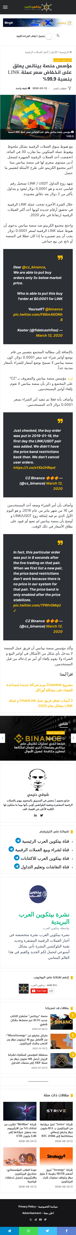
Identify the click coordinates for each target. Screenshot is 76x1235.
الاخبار (53, 52)
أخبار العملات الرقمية (36, 52)
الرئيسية (64, 52)
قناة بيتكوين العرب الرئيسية (45, 841)
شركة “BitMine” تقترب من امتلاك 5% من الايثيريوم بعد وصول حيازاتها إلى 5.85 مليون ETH (20, 1130)
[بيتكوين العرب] (38, 7)
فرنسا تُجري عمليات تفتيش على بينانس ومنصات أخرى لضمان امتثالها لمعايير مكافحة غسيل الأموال (39, 748)
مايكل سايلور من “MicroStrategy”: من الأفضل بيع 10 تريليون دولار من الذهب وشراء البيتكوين (26, 1039)
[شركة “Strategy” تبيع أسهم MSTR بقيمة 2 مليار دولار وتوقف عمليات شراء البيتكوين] (56, 1156)
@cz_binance (33, 267)
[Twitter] (45, 1219)
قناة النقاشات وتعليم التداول (45, 867)
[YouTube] (40, 1219)
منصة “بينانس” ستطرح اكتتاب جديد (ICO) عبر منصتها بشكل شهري (28, 1020)
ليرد (70, 378)
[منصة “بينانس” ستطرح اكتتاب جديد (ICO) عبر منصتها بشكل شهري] (61, 1022)
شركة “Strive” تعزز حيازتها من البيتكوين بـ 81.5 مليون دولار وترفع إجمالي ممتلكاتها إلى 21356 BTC (56, 1130)
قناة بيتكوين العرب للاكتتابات (44, 858)
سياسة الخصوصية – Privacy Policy (38, 1206)
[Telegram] (35, 1219)
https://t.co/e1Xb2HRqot (34, 468)
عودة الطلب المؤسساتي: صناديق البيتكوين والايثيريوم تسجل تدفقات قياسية (20, 1176)
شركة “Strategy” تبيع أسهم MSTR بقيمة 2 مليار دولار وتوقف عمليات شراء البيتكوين (56, 1176)
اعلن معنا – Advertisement (38, 1213)
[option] (38, 738)
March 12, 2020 (49, 335)
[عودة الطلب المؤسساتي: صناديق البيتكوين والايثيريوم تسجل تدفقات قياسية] (19, 1156)
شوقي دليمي (59, 88)
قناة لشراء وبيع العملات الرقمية (42, 850)
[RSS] (30, 1219)
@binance (54, 309)
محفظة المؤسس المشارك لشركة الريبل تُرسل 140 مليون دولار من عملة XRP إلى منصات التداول (27, 1059)
